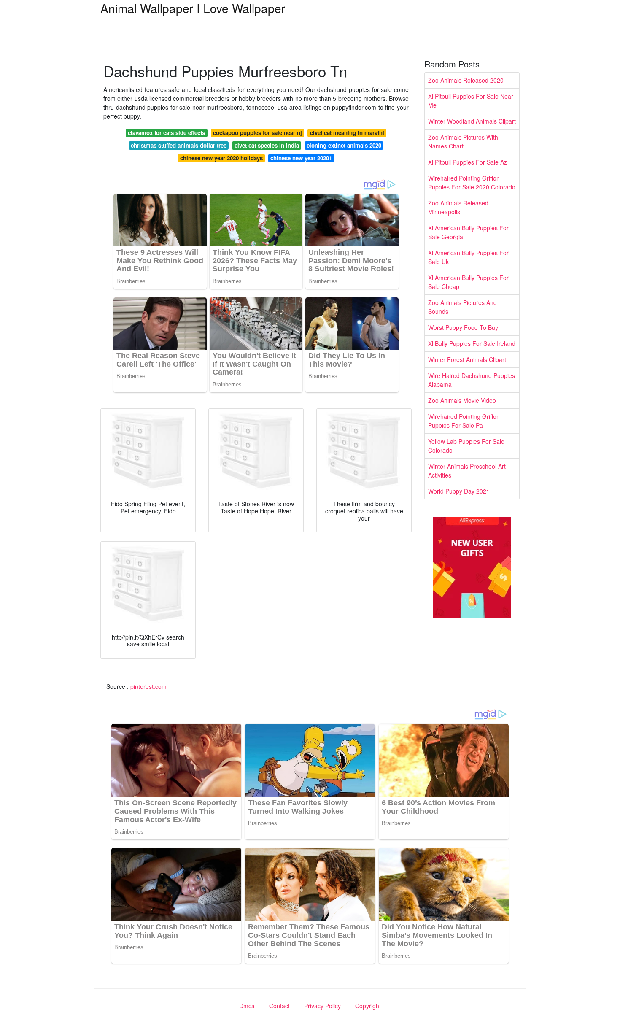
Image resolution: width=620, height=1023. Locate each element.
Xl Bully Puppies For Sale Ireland (471, 343)
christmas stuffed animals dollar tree (178, 145)
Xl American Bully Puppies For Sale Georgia (468, 232)
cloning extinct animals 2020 (344, 145)
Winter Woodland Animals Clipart (472, 121)
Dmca (247, 1005)
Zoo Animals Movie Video (462, 400)
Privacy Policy (322, 1005)
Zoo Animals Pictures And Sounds (462, 307)
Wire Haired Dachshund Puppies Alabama (471, 380)
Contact (279, 1005)
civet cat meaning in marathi (347, 133)
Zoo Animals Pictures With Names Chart (463, 141)
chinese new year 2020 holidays (221, 158)
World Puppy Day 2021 (459, 491)
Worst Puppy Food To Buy (463, 327)
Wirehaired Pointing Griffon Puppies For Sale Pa (464, 420)
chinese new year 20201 (301, 158)
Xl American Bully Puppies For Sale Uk (468, 257)
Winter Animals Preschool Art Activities (467, 470)
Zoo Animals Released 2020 (466, 80)
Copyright (368, 1005)
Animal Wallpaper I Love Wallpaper (192, 8)
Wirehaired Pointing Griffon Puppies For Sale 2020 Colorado (471, 182)
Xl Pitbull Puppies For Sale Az (467, 162)
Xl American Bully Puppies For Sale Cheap (468, 282)
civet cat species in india (267, 145)
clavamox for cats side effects (166, 133)
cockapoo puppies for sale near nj (257, 133)
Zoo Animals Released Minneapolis (458, 207)
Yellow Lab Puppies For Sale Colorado (466, 445)
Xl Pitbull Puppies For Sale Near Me (470, 100)
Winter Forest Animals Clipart (467, 359)
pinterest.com (148, 686)
